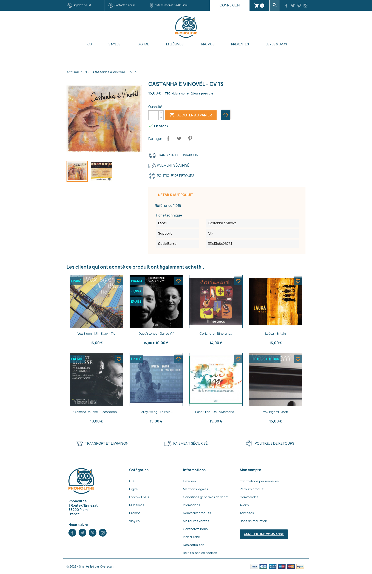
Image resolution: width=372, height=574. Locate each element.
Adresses (247, 513)
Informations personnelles (259, 481)
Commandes (249, 497)
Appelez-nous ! (82, 5)
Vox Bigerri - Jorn (275, 412)
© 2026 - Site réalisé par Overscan (90, 566)
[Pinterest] (299, 6)
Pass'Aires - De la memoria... (216, 412)
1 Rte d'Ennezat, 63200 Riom (171, 5)
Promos (207, 44)
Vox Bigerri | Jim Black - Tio (96, 333)
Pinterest (190, 138)
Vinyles (114, 44)
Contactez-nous (195, 529)
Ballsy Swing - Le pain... (156, 412)
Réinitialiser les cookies (200, 553)
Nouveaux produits (197, 513)
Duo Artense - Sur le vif (156, 333)
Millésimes (174, 44)
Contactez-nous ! (125, 5)
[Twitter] (293, 6)
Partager (168, 138)
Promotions (191, 505)
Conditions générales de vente (206, 497)
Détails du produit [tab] (175, 195)
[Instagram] (305, 6)
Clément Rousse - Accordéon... (96, 412)
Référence (163, 205)
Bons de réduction (253, 521)
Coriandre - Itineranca (216, 333)
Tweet (179, 138)
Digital (143, 44)
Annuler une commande (264, 534)
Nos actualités (193, 545)
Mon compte (250, 469)
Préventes (240, 44)
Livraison (189, 481)
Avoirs (244, 505)
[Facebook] (286, 6)
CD (89, 44)
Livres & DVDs (276, 44)
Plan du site (191, 537)
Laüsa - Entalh (275, 333)
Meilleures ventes (196, 521)
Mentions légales (195, 489)
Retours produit (252, 489)
